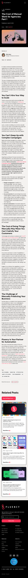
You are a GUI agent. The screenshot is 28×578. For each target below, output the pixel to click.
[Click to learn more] (14, 561)
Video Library (5, 549)
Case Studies (5, 545)
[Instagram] (10, 555)
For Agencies (18, 528)
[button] (25, 2)
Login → (3, 534)
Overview (4, 542)
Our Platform (5, 528)
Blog (3, 543)
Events (3, 551)
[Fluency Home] (6, 2)
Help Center (4, 530)
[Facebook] (17, 555)
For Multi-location (19, 532)
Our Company (18, 542)
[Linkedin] (14, 555)
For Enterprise (18, 530)
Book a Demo (5, 532)
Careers (17, 543)
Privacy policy (6, 574)
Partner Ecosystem (19, 549)
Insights (3, 547)
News (16, 547)
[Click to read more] (14, 417)
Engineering (18, 545)
